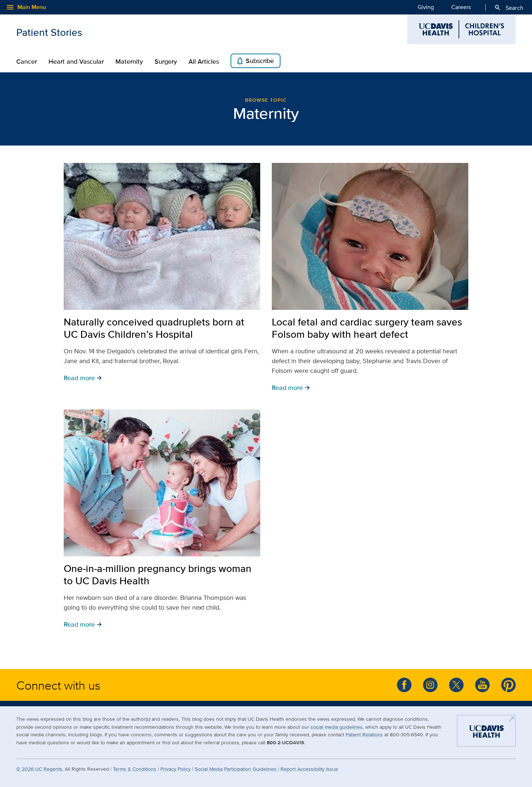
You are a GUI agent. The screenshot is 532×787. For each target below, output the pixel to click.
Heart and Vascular (76, 61)
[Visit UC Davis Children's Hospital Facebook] (404, 685)
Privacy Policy (175, 769)
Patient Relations (364, 734)
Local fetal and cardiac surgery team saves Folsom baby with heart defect (367, 328)
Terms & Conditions (134, 769)
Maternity (129, 61)
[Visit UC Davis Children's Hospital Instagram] (430, 685)
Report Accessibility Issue (309, 769)
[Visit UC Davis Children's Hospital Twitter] (456, 685)
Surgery (166, 61)
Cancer (26, 61)
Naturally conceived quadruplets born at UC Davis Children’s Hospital (154, 328)
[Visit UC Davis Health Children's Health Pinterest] (508, 685)
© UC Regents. (39, 769)
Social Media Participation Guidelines (236, 769)
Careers (461, 7)
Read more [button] (83, 377)
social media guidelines (337, 727)
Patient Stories (49, 32)
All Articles (204, 61)
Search (508, 7)
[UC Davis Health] (486, 734)
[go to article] (162, 236)
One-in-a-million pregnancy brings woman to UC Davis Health (158, 574)
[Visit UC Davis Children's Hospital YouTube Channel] (482, 685)
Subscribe (255, 61)
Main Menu (26, 7)
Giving (426, 7)
